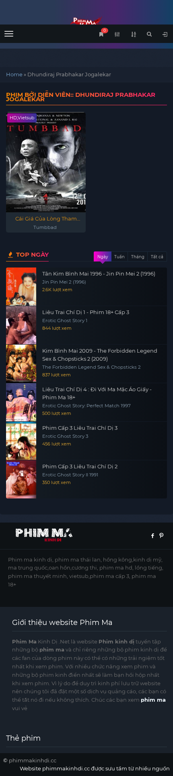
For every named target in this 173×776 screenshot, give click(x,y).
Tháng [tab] (137, 256)
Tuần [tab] (119, 256)
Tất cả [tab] (157, 256)
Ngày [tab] (102, 256)
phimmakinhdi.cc (32, 760)
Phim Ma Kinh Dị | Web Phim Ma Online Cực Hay (86, 23)
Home (14, 74)
